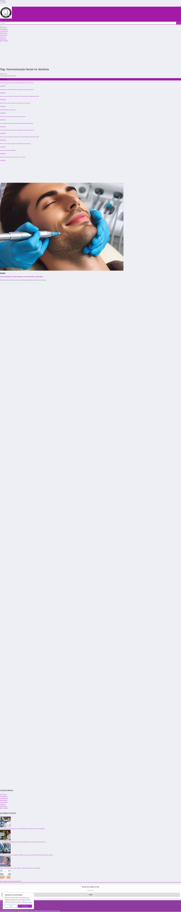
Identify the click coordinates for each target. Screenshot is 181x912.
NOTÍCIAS (2, 37)
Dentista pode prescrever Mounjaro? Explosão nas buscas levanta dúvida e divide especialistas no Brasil (19, 96)
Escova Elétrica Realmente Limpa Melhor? (8, 109)
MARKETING (3, 39)
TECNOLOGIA (3, 35)
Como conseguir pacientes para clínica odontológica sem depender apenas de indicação (16, 82)
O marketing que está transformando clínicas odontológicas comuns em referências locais (17, 89)
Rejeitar (11, 906)
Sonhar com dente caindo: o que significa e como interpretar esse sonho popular (15, 103)
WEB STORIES (4, 41)
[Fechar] (32, 894)
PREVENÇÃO (3, 33)
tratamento (2, 273)
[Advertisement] (90, 172)
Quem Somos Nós (4, 877)
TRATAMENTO (4, 29)
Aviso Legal (3, 883)
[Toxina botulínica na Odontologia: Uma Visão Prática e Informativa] (90, 227)
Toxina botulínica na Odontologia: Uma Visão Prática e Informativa (21, 276)
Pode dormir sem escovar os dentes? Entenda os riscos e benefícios (13, 116)
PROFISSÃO (3, 27)
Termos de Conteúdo (5, 881)
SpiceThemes (56, 887)
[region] (18, 901)
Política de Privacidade (27, 902)
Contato (2, 885)
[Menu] (1, 20)
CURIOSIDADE (4, 31)
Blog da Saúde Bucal (40, 887)
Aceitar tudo (25, 906)
